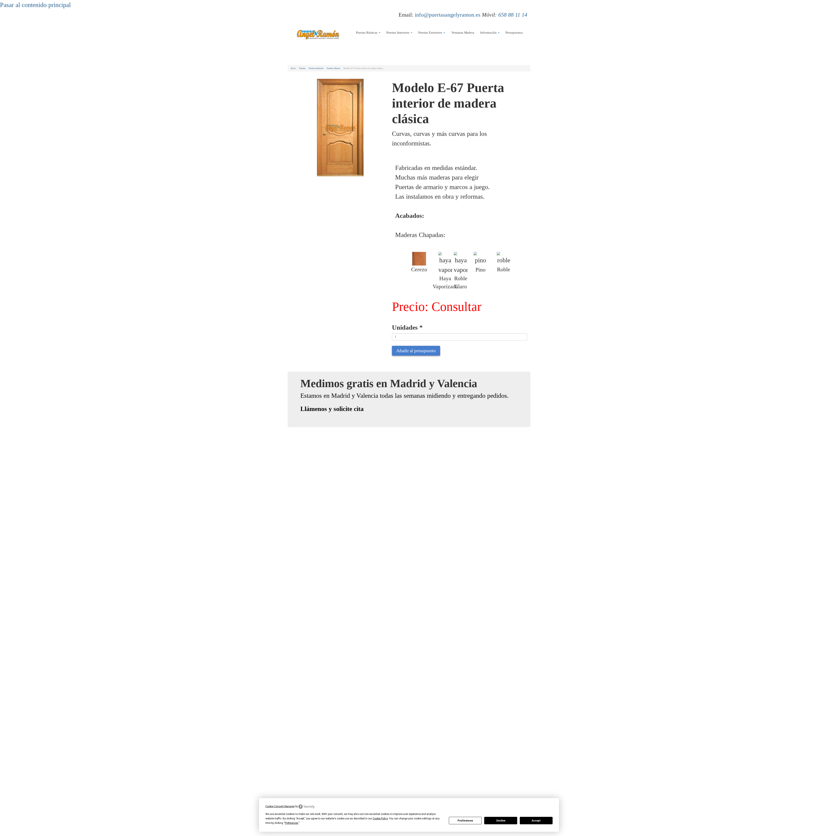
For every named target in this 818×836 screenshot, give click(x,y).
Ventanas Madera (462, 32)
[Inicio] (318, 34)
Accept (536, 820)
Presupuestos (514, 32)
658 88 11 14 (512, 15)
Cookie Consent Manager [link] (280, 806)
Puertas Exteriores (430, 32)
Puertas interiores (316, 68)
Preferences (465, 820)
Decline (500, 820)
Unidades (407, 327)
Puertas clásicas (333, 68)
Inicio (293, 68)
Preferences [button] (291, 823)
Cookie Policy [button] (380, 818)
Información (488, 32)
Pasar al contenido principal (35, 4)
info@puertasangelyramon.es (447, 15)
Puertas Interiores (398, 32)
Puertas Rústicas (367, 32)
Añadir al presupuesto (416, 350)
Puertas (302, 68)
